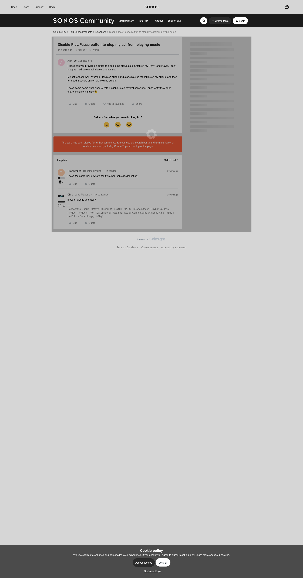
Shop (14, 7)
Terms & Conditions (128, 247)
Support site (174, 20)
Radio (52, 7)
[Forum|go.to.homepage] (83, 20)
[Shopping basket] (287, 7)
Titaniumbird (74, 170)
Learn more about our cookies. (213, 555)
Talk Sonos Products (80, 32)
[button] (220, 20)
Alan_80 (72, 60)
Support (39, 7)
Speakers (100, 32)
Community (59, 32)
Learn (26, 7)
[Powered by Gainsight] (151, 240)
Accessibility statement (173, 247)
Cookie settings (149, 247)
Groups (159, 20)
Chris (70, 194)
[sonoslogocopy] (151, 7)
